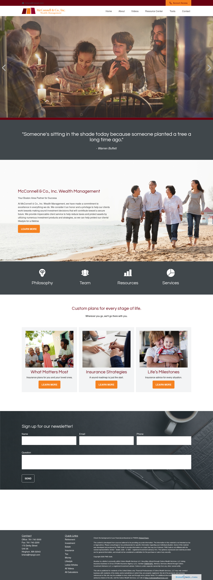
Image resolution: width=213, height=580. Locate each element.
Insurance (69, 550)
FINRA (146, 563)
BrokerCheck (144, 538)
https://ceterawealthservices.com (156, 578)
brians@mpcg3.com (34, 2)
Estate (68, 546)
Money (68, 557)
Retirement (70, 539)
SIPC (151, 563)
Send (28, 478)
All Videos (69, 568)
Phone (140, 434)
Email (82, 434)
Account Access (180, 2)
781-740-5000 (34, 539)
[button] (108, 11)
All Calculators (71, 572)
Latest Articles (71, 564)
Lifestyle (68, 561)
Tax (66, 553)
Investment (70, 543)
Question (26, 452)
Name (25, 434)
